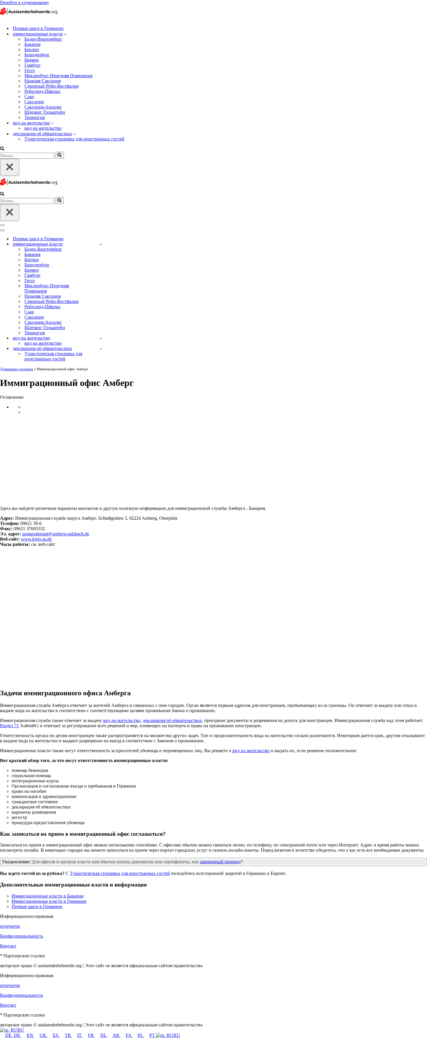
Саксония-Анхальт (43, 106)
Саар (29, 96)
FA (129, 1035)
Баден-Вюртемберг (43, 39)
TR (68, 1035)
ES (56, 1035)
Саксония (34, 101)
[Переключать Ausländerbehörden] (100, 244)
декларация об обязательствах (172, 720)
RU (20, 1030)
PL (141, 1035)
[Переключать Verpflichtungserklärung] (100, 348)
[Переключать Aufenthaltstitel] (100, 338)
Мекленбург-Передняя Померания (58, 75)
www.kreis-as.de (36, 539)
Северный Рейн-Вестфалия (51, 86)
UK (44, 1035)
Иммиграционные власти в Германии (49, 901)
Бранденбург (37, 54)
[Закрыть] (9, 167)
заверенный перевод (220, 861)
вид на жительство (43, 128)
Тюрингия (34, 117)
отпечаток (10, 926)
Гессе (29, 70)
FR (91, 1035)
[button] (65, 34)
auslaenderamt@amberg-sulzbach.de (55, 533)
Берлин (31, 49)
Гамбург (32, 65)
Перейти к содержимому (24, 2)
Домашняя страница (16, 369)
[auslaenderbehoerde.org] (29, 18)
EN (30, 1035)
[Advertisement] (213, 460)
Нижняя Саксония (42, 80)
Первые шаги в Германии (38, 28)
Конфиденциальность (21, 936)
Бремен (31, 59)
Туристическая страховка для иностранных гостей (74, 138)
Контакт (8, 945)
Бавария (32, 44)
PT (152, 1035)
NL (103, 1035)
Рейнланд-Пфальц (42, 91)
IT (80, 1035)
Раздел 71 (9, 725)
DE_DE (13, 1035)
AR (117, 1035)
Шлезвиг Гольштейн (44, 112)
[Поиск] (2, 149)
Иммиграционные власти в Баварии (48, 895)
